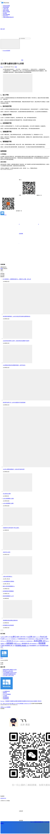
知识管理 (5, 13)
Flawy (1, 66)
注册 (4, 28)
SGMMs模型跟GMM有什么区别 (10, 672)
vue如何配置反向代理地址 (8, 581)
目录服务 (35, 701)
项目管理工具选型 (22, 645)
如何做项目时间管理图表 (8, 591)
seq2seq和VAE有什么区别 (8, 675)
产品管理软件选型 (32, 638)
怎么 (4, 641)
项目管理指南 (6, 698)
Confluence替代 (5, 636)
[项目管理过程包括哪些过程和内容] (17, 618)
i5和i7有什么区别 (6, 552)
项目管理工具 (10, 645)
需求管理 (19, 643)
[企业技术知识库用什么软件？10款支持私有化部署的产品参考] (17, 338)
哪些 (44, 638)
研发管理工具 (23, 641)
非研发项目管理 (6, 5)
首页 (6, 50)
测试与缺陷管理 (6, 14)
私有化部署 (40, 641)
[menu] (0, 1)
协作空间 (28, 701)
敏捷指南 (5, 692)
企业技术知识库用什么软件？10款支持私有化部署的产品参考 (16, 340)
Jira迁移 (31, 636)
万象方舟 (39, 701)
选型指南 (11, 643)
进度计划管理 (6, 10)
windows (7, 638)
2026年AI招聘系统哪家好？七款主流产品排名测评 (13, 469)
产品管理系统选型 (23, 638)
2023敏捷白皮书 (6, 691)
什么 (38, 638)
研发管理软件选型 (30, 641)
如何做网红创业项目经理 (8, 625)
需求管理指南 (6, 697)
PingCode (2, 701)
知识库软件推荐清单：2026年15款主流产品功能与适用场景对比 (16, 316)
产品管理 (11, 701)
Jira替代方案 (5, 8)
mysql (38, 636)
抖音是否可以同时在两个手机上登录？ (11, 527)
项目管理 (7, 701)
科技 (16, 66)
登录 (1, 28)
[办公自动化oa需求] (17, 491)
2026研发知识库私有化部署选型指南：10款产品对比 (14, 365)
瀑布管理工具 (11, 641)
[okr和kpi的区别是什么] (17, 574)
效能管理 (20, 701)
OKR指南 (5, 695)
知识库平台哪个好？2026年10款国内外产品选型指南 (14, 402)
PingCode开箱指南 (7, 694)
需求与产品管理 (6, 11)
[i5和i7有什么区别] (17, 549)
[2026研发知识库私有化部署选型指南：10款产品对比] (17, 362)
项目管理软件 (34, 645)
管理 (47, 641)
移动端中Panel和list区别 (8, 671)
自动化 (31, 701)
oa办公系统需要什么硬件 (8, 503)
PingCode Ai (5, 15)
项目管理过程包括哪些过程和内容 (10, 620)
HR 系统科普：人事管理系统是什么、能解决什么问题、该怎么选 (17, 279)
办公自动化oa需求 (7, 493)
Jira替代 (15, 636)
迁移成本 (3, 643)
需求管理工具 (27, 643)
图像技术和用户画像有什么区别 (10, 669)
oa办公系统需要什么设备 (8, 498)
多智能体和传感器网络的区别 (9, 674)
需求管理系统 (35, 643)
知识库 (18, 641)
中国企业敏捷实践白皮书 (8, 17)
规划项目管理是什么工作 (8, 596)
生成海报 (21, 233)
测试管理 (24, 701)
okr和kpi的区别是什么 (7, 576)
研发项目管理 (6, 7)
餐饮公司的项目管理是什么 (9, 586)
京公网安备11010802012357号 (15, 703)
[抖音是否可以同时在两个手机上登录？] (17, 525)
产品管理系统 (14, 638)
